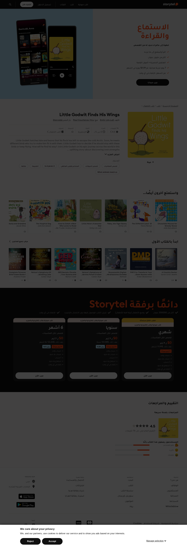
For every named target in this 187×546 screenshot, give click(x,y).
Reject (30, 541)
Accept (52, 541)
